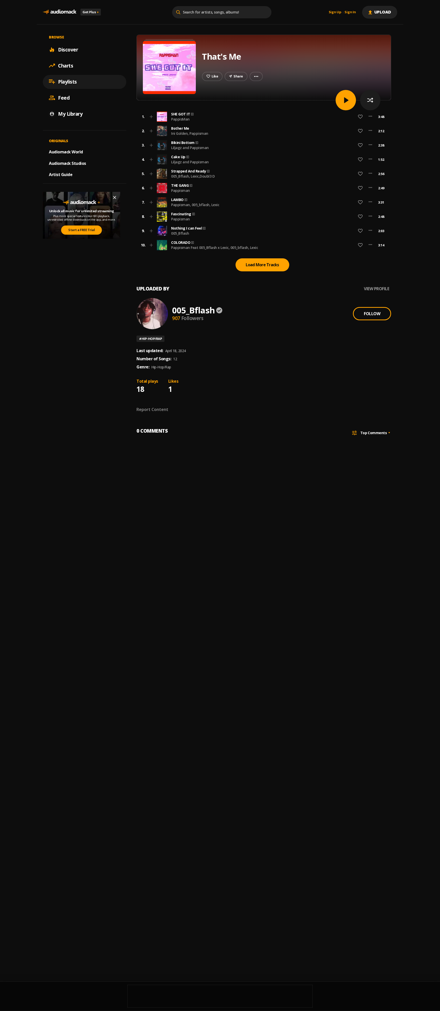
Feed (64, 97)
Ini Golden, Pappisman (189, 133)
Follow (372, 313)
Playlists (67, 81)
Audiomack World (66, 151)
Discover (68, 49)
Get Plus (90, 12)
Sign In (350, 12)
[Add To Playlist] (151, 116)
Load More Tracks (262, 265)
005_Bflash (180, 233)
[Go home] (59, 12)
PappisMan (180, 119)
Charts (65, 65)
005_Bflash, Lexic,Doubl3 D (193, 176)
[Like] (360, 117)
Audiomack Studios (67, 163)
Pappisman (180, 190)
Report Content (152, 409)
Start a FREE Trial (81, 230)
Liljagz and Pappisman (190, 147)
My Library (70, 113)
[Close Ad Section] (114, 197)
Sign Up (335, 12)
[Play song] (346, 100)
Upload (382, 12)
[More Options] (370, 116)
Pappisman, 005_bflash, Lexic (195, 204)
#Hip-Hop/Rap (150, 338)
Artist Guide (60, 174)
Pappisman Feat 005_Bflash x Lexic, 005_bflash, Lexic (214, 247)
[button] (262, 117)
